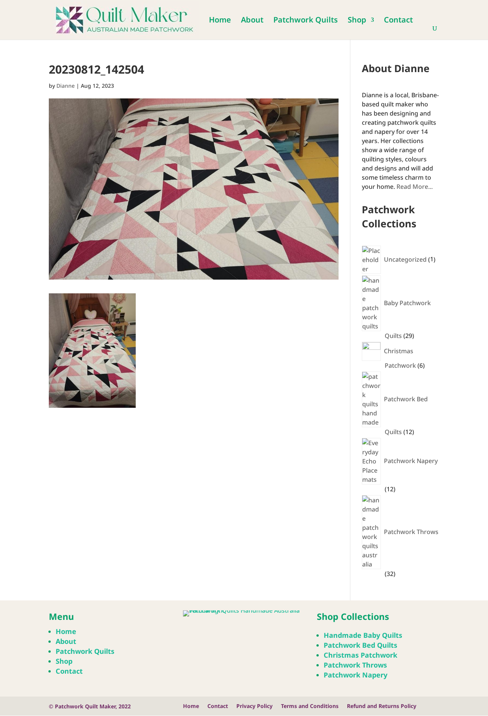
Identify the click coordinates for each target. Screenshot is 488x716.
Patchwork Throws (355, 664)
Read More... (414, 186)
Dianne (65, 85)
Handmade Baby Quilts (363, 635)
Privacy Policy (254, 706)
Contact (398, 21)
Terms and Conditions (310, 706)
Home (220, 21)
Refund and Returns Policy (381, 706)
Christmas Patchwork (360, 655)
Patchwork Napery (355, 674)
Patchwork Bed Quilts (360, 645)
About (252, 21)
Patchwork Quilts (305, 21)
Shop (357, 21)
